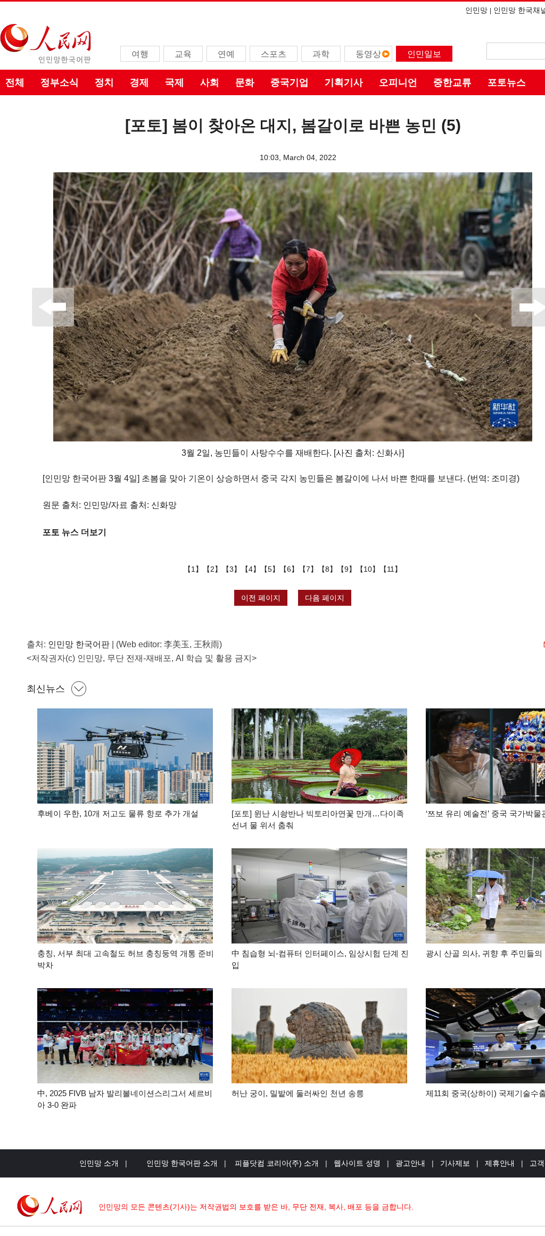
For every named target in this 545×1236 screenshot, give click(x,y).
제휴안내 (500, 1163)
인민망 (476, 10)
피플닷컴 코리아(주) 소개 (276, 1163)
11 (390, 569)
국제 (174, 82)
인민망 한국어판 (79, 644)
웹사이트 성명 (357, 1163)
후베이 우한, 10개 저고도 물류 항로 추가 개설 (118, 813)
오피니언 (398, 82)
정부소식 (59, 82)
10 (368, 569)
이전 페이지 (260, 598)
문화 (244, 82)
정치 (104, 82)
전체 (14, 82)
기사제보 (455, 1163)
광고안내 (410, 1163)
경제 (139, 82)
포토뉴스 (507, 82)
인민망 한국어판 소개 (182, 1163)
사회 (209, 82)
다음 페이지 (324, 598)
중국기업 (289, 82)
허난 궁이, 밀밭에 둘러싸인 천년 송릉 (298, 1093)
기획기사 (344, 82)
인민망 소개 (99, 1163)
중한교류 (452, 82)
